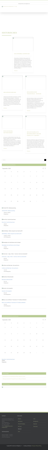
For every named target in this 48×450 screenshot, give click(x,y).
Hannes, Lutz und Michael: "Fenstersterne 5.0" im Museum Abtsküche (14, 302)
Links (34, 418)
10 (36, 182)
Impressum (35, 423)
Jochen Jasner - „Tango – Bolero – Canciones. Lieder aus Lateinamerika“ (14, 256)
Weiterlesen (16, 70)
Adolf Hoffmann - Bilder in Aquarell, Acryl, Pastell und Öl (11, 233)
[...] (21, 67)
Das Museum (20, 421)
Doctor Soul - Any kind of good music (8, 222)
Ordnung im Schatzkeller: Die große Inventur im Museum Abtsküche (14, 378)
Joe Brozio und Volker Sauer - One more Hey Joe (10, 268)
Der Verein (20, 426)
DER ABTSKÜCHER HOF (10, 92)
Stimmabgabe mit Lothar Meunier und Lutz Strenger (11, 245)
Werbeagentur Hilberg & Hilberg (36, 445)
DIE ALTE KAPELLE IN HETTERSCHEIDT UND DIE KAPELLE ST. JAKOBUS (34, 133)
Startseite (19, 418)
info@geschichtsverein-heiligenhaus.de (24, 3)
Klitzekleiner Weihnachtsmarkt (7, 279)
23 (30, 195)
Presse (19, 431)
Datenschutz (35, 426)
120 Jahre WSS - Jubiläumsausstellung (8, 210)
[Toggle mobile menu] (45, 6)
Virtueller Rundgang (21, 423)
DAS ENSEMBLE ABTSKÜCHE (22, 53)
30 (30, 201)
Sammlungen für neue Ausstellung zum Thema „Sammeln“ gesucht (14, 376)
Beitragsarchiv (35, 421)
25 (42, 346)
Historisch (19, 428)
